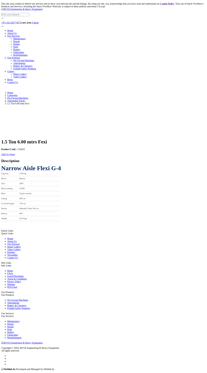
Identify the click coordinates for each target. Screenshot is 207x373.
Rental (16, 44)
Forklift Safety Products (24, 68)
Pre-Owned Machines (23, 60)
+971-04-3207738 (10, 22)
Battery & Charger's (22, 66)
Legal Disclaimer (15, 276)
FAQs (10, 273)
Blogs (10, 79)
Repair (16, 41)
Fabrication (18, 52)
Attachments (19, 63)
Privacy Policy (14, 281)
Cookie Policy (167, 3)
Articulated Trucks (16, 100)
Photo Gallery (20, 74)
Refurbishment (20, 55)
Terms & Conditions (17, 279)
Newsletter (12, 255)
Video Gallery (20, 77)
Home (10, 30)
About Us (12, 33)
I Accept (101, 6)
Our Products (13, 57)
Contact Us (12, 82)
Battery (16, 49)
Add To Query (8, 154)
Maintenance (19, 38)
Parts (15, 47)
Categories (12, 95)
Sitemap (11, 284)
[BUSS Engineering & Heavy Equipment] (22, 9)
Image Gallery (14, 246)
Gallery (10, 71)
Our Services (13, 36)
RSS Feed (12, 287)
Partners (11, 252)
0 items (35, 22)
